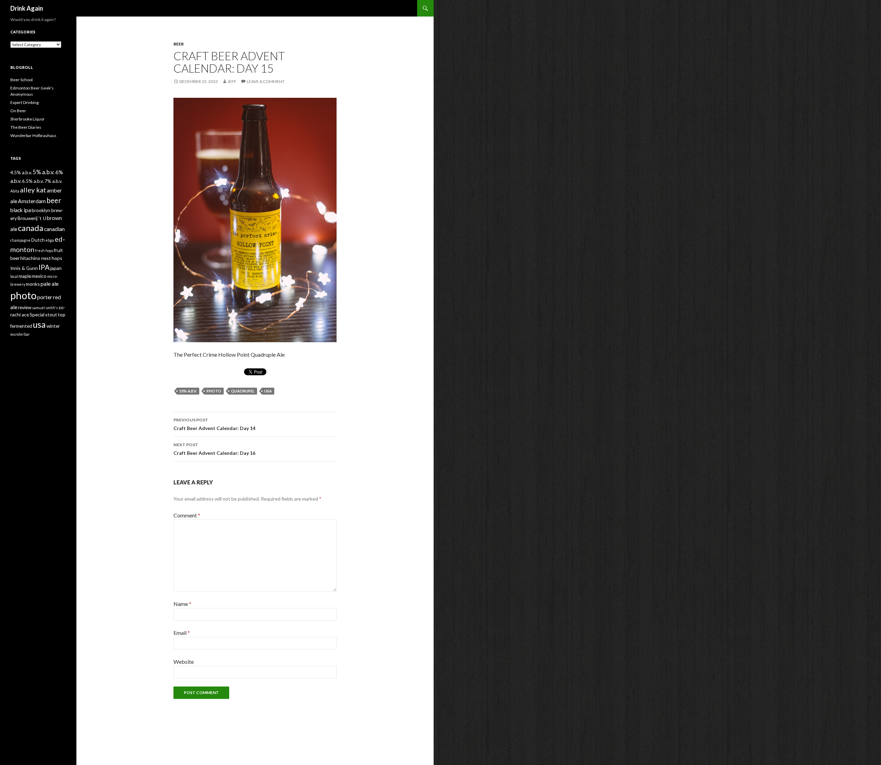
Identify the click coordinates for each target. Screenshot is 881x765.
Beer (178, 43)
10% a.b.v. (188, 391)
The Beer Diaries (25, 127)
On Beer (18, 110)
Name (182, 603)
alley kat (33, 190)
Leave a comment (266, 81)
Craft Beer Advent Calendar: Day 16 (214, 449)
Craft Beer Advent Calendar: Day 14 (214, 424)
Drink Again (26, 8)
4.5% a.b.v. (21, 172)
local (14, 276)
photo (213, 391)
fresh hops (44, 250)
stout (51, 314)
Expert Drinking (24, 102)
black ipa (20, 210)
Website (183, 661)
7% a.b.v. (53, 181)
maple (25, 276)
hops (57, 258)
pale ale (50, 283)
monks (33, 284)
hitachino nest (35, 258)
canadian (54, 229)
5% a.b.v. (44, 172)
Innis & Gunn (24, 268)
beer (53, 200)
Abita (14, 191)
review (24, 307)
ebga (49, 240)
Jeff (231, 81)
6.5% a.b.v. (33, 181)
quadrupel (243, 391)
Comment (186, 515)
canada (30, 228)
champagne (20, 240)
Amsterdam (32, 201)
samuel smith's (45, 307)
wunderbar (20, 334)
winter (53, 326)
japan (56, 268)
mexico (39, 276)
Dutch (38, 240)
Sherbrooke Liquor (27, 119)
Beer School (21, 79)
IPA (44, 267)
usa (268, 391)
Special (37, 314)
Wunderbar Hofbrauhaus (33, 135)
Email (181, 632)
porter (44, 297)
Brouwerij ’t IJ (32, 218)
